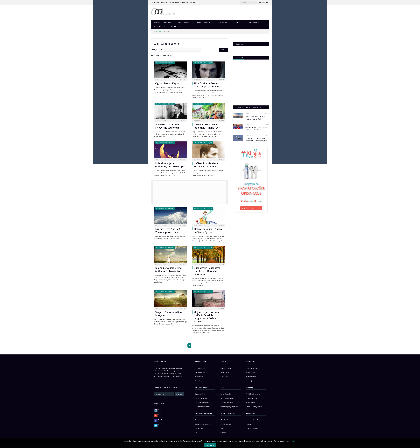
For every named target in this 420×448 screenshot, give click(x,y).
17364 (183, 308)
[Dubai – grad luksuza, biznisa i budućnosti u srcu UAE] (238, 115)
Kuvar (223, 362)
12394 (222, 79)
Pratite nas (239, 44)
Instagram (161, 410)
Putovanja (250, 362)
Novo (248, 107)
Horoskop (239, 58)
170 (268, 135)
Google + (161, 415)
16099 (222, 225)
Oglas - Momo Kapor (167, 83)
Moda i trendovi (227, 413)
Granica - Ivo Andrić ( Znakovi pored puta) (167, 230)
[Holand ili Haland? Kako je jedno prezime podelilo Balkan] (238, 126)
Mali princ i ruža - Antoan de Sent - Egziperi (208, 230)
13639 (183, 159)
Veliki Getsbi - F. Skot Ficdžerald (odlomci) (167, 126)
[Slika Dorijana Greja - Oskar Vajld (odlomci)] (208, 70)
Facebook (161, 420)
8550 (183, 121)
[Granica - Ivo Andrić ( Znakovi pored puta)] (170, 216)
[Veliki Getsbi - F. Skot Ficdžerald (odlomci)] (170, 112)
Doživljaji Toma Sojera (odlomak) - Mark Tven (207, 126)
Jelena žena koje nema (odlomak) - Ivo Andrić (168, 269)
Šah (222, 388)
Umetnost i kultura (203, 413)
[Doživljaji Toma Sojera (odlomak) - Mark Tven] (208, 112)
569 (268, 114)
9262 (222, 121)
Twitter (160, 425)
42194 (222, 264)
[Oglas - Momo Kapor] (170, 70)
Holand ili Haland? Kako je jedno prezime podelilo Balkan (256, 128)
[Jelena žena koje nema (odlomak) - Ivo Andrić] (170, 255)
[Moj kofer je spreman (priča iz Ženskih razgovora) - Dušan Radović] (208, 299)
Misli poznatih (201, 388)
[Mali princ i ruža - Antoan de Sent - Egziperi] (208, 216)
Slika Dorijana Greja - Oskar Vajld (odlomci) (206, 85)
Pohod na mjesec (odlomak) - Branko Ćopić (170, 165)
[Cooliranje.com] (163, 11)
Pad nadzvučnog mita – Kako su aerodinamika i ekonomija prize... (256, 139)
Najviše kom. (257, 107)
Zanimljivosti (200, 362)
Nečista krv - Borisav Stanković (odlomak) (206, 165)
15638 (183, 225)
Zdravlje (250, 388)
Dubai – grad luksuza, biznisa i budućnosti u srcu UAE (255, 117)
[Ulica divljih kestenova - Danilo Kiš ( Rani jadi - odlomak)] (208, 255)
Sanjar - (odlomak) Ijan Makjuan (168, 313)
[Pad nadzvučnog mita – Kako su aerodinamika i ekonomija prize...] (238, 138)
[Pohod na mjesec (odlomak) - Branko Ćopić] (170, 150)
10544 (222, 308)
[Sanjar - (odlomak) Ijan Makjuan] (170, 299)
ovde (293, 441)
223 (268, 124)
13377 (222, 159)
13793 (183, 79)
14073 (183, 264)
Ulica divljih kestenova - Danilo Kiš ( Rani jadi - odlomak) (208, 271)
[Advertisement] (214, 192)
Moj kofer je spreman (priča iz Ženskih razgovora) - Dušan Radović (206, 316)
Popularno (239, 107)
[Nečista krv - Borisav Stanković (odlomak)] (208, 150)
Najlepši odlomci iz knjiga (165, 63)
